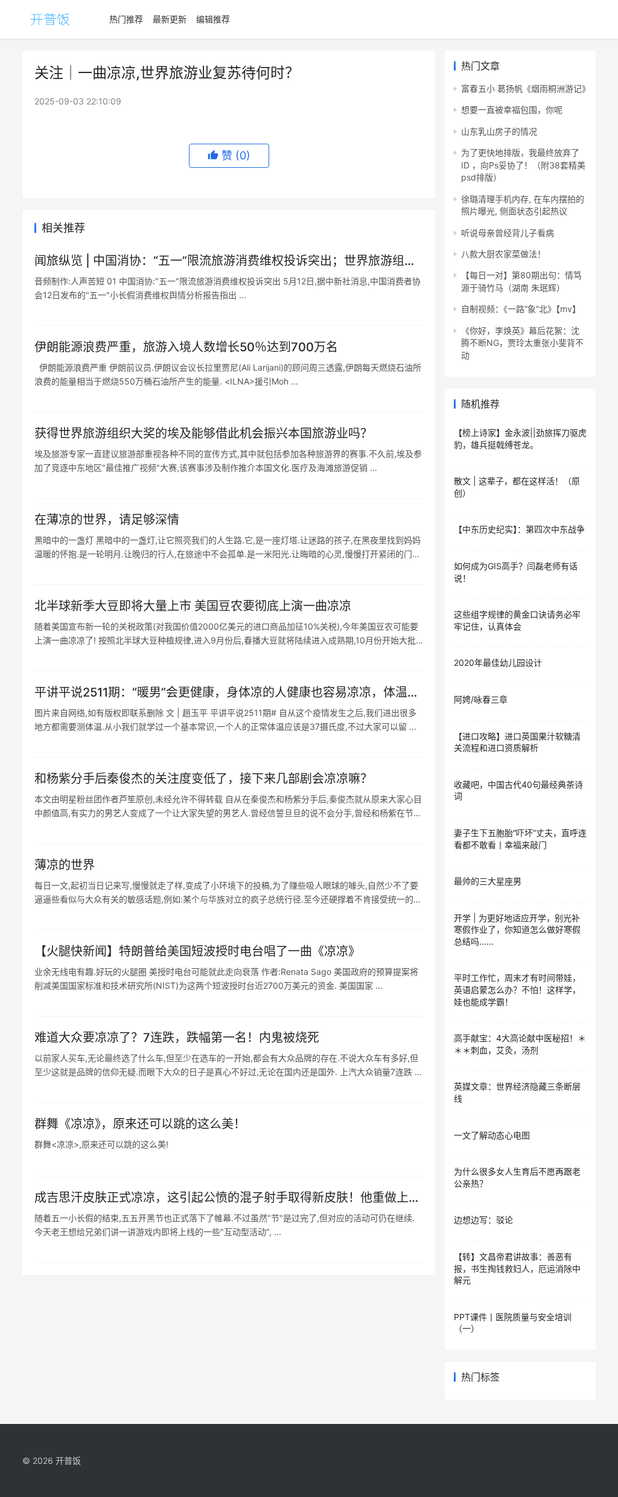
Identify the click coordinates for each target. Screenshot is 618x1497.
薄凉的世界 (64, 865)
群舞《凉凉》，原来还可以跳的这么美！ (140, 1124)
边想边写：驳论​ (483, 1220)
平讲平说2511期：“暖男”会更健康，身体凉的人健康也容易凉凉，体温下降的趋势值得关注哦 (226, 692)
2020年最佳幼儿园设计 (498, 662)
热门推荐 (126, 19)
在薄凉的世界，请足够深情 (106, 519)
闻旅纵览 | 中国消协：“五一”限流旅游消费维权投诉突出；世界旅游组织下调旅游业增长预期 (225, 261)
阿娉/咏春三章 (481, 699)
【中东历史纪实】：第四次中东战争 (519, 529)
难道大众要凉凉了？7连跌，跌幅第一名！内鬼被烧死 (176, 1037)
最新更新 (169, 19)
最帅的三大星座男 (487, 881)
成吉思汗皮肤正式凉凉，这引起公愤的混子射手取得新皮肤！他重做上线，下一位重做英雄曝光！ (221, 1197)
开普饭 (68, 1460)
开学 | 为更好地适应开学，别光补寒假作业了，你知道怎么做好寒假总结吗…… (517, 929)
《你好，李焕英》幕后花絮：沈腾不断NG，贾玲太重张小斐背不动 (522, 342)
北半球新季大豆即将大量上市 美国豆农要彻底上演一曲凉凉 (192, 606)
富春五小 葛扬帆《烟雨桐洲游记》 (525, 88)
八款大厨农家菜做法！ (503, 254)
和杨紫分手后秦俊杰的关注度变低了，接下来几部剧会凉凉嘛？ (203, 778)
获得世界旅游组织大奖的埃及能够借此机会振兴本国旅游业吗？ (203, 433)
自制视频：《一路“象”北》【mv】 (521, 309)
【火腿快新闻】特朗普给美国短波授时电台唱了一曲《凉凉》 (197, 951)
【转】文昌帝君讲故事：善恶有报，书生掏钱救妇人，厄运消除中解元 (517, 1268)
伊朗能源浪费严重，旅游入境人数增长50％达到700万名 (186, 347)
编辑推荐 (213, 19)
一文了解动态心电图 (492, 1135)
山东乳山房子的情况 (499, 131)
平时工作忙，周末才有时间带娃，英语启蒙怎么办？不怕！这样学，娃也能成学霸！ (517, 989)
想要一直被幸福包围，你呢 (511, 109)
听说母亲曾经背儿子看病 (507, 233)
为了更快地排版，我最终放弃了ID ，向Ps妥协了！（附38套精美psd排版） (523, 164)
